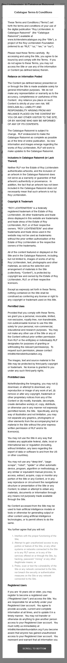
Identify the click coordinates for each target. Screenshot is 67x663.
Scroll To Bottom (34, 648)
